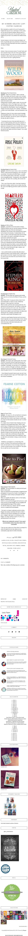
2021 (14, 703)
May (14, 726)
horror (9, 543)
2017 (14, 707)
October (14, 710)
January (14, 731)
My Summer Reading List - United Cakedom (15, 722)
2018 (14, 705)
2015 (13, 734)
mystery (14, 543)
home (3, 18)
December (14, 708)
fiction (4, 543)
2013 (13, 737)
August (14, 713)
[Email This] (15, 537)
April (14, 727)
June (15, 716)
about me (10, 18)
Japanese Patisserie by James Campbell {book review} (15, 724)
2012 (13, 738)
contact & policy (20, 18)
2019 (14, 704)
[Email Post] (13, 537)
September (14, 712)
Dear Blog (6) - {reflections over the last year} (15, 721)
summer (18, 545)
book (7, 540)
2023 (14, 701)
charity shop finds (20, 540)
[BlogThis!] (16, 537)
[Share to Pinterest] (20, 537)
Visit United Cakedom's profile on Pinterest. (9, 823)
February (14, 730)
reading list (11, 545)
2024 (14, 700)
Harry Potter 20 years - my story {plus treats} (15, 717)
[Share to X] (17, 537)
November (14, 709)
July (14, 715)
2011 (13, 740)
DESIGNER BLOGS (18, 935)
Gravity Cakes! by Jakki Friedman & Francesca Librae (15, 718)
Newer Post (3, 599)
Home (14, 599)
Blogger (24, 930)
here (7, 258)
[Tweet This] (14, 551)
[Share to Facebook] (19, 537)
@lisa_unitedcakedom (8, 831)
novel (4, 545)
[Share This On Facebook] (10, 551)
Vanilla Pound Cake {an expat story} (15, 720)
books (12, 540)
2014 (13, 736)
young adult (17, 548)
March (14, 728)
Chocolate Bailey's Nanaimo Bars (15, 668)
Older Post (24, 599)
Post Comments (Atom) (10, 601)
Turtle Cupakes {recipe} (13, 651)
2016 (14, 733)
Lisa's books (14, 907)
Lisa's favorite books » (23, 926)
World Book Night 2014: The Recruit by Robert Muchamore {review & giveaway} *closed (16, 678)
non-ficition (22, 543)
